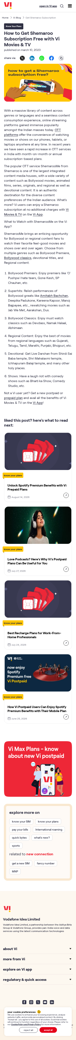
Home (5, 17)
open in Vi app (48, 6)
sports (16, 845)
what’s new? (42, 837)
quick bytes (19, 837)
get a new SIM (21, 863)
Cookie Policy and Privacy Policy (26, 1024)
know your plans (48, 821)
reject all (28, 1030)
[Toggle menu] (69, 5)
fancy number (46, 863)
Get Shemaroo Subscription (41, 17)
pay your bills (20, 829)
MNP (15, 871)
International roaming (48, 829)
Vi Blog (17, 17)
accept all (48, 1030)
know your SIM (21, 821)
